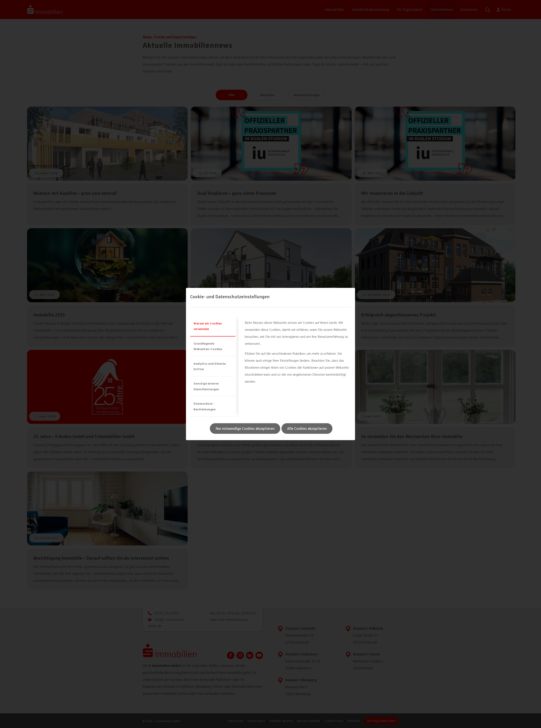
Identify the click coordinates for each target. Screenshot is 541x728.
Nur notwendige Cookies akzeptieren (245, 428)
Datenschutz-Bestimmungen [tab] (205, 406)
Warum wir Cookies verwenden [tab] (208, 326)
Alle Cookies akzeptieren (307, 428)
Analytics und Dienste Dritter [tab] (210, 366)
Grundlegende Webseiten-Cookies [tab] (208, 346)
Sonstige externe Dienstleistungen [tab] (206, 386)
